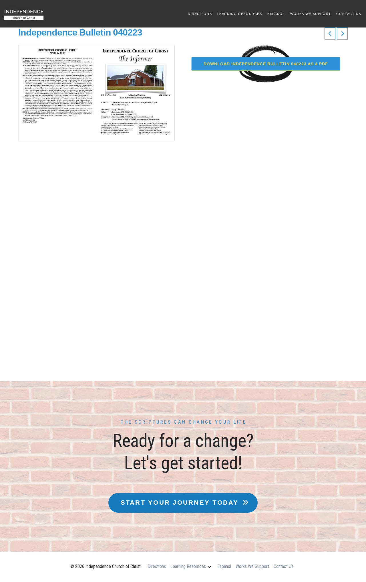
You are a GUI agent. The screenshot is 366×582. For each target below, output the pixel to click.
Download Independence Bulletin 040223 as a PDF (266, 64)
